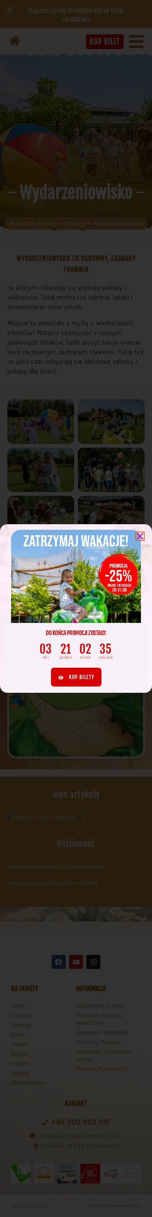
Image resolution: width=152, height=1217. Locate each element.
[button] (140, 536)
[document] (76, 608)
